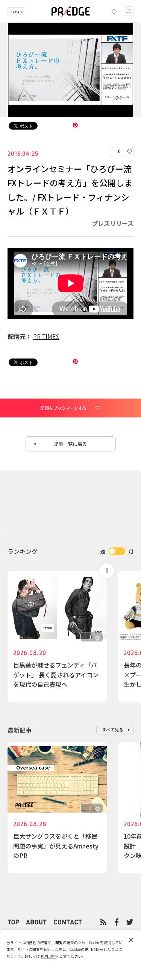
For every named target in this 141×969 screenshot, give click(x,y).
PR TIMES (46, 336)
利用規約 (48, 956)
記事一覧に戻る (70, 443)
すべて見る (113, 729)
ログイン (17, 12)
